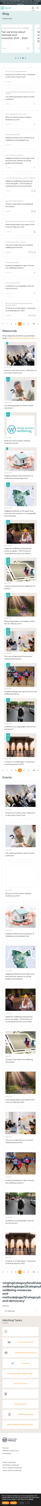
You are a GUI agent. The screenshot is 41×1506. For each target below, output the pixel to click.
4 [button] (23, 58)
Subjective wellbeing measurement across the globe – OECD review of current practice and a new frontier (19, 183)
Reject (13, 1503)
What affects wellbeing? (10, 1465)
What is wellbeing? (9, 1462)
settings (30, 1499)
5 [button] (25, 58)
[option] (20, 38)
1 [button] (15, 58)
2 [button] (18, 58)
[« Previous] (3, 323)
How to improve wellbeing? (12, 1470)
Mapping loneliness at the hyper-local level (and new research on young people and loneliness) (19, 160)
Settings (22, 1503)
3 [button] (20, 58)
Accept (5, 1503)
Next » (37, 323)
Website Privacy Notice (10, 1450)
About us (5, 1448)
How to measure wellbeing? (12, 1468)
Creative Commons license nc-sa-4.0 (21, 338)
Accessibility (6, 1453)
